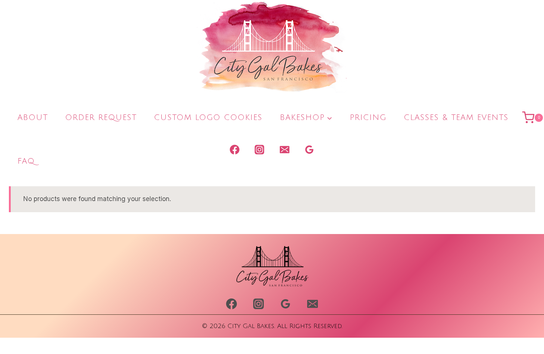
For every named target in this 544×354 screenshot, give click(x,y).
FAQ (26, 161)
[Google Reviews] (309, 149)
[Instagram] (259, 149)
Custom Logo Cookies (208, 117)
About (32, 117)
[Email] (284, 149)
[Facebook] (234, 149)
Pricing (368, 117)
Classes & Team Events (456, 117)
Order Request (101, 117)
